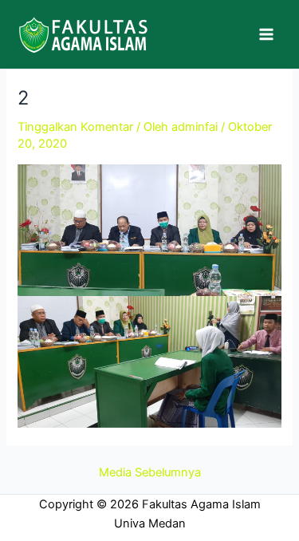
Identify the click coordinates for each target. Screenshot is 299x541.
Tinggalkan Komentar (75, 127)
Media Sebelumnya (150, 473)
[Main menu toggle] (266, 34)
